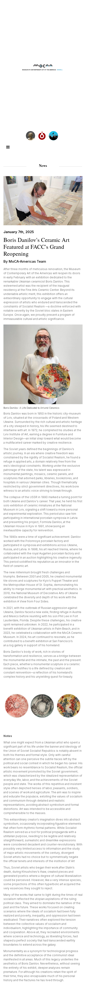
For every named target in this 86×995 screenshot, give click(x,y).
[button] (8, 147)
